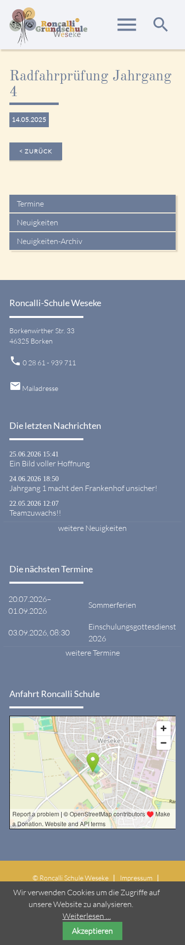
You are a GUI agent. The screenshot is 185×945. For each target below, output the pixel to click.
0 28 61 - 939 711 (49, 362)
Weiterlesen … (87, 916)
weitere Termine (93, 653)
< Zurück (35, 151)
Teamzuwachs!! (35, 513)
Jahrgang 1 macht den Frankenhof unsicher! (83, 488)
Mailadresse (40, 388)
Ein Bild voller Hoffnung (49, 463)
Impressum (136, 878)
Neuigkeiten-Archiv (49, 241)
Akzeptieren (92, 931)
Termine (30, 204)
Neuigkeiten (37, 222)
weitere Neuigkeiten (92, 528)
